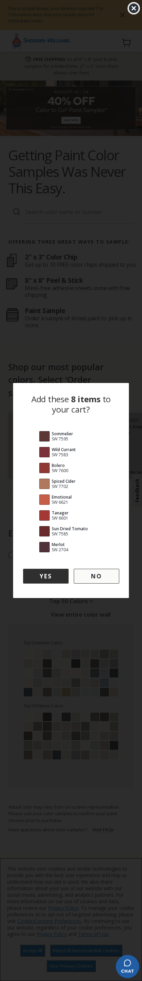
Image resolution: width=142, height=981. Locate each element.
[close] (133, 8)
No (96, 576)
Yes (46, 576)
